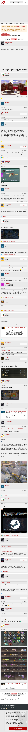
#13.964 (25, 288)
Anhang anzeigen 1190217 (7, 551)
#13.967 (25, 347)
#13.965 (25, 305)
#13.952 (25, 78)
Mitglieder (16, 23)
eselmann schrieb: (5, 265)
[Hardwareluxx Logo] (3, 2)
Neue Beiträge (9, 23)
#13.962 (25, 263)
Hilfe (22, 707)
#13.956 (25, 150)
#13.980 (25, 629)
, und (9, 254)
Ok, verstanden (18, 728)
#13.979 (25, 613)
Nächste (20, 39)
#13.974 (25, 503)
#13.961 (25, 249)
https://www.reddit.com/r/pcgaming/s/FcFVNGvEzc (12, 428)
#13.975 (25, 543)
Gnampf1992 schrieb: (6, 582)
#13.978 (25, 601)
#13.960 (25, 225)
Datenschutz (18, 707)
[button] (5, 23)
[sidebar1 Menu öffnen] (25, 2)
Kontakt (2, 707)
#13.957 (25, 166)
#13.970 (25, 408)
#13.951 (25, 47)
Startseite (3, 708)
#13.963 (25, 278)
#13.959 (25, 209)
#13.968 (25, 362)
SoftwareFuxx (4, 37)
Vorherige (8, 39)
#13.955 (25, 127)
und (7, 157)
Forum (2, 23)
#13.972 (25, 439)
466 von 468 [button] (14, 39)
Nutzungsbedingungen (10, 707)
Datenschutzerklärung (14, 725)
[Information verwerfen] (26, 26)
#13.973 (25, 490)
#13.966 (25, 319)
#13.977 (25, 579)
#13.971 (25, 426)
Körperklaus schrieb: (6, 350)
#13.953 (25, 107)
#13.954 (25, 117)
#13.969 (25, 385)
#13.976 (25, 564)
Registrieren (22, 23)
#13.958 (25, 193)
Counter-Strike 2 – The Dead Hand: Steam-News (17, 683)
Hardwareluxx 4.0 (5, 705)
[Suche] (11, 2)
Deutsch (13, 705)
